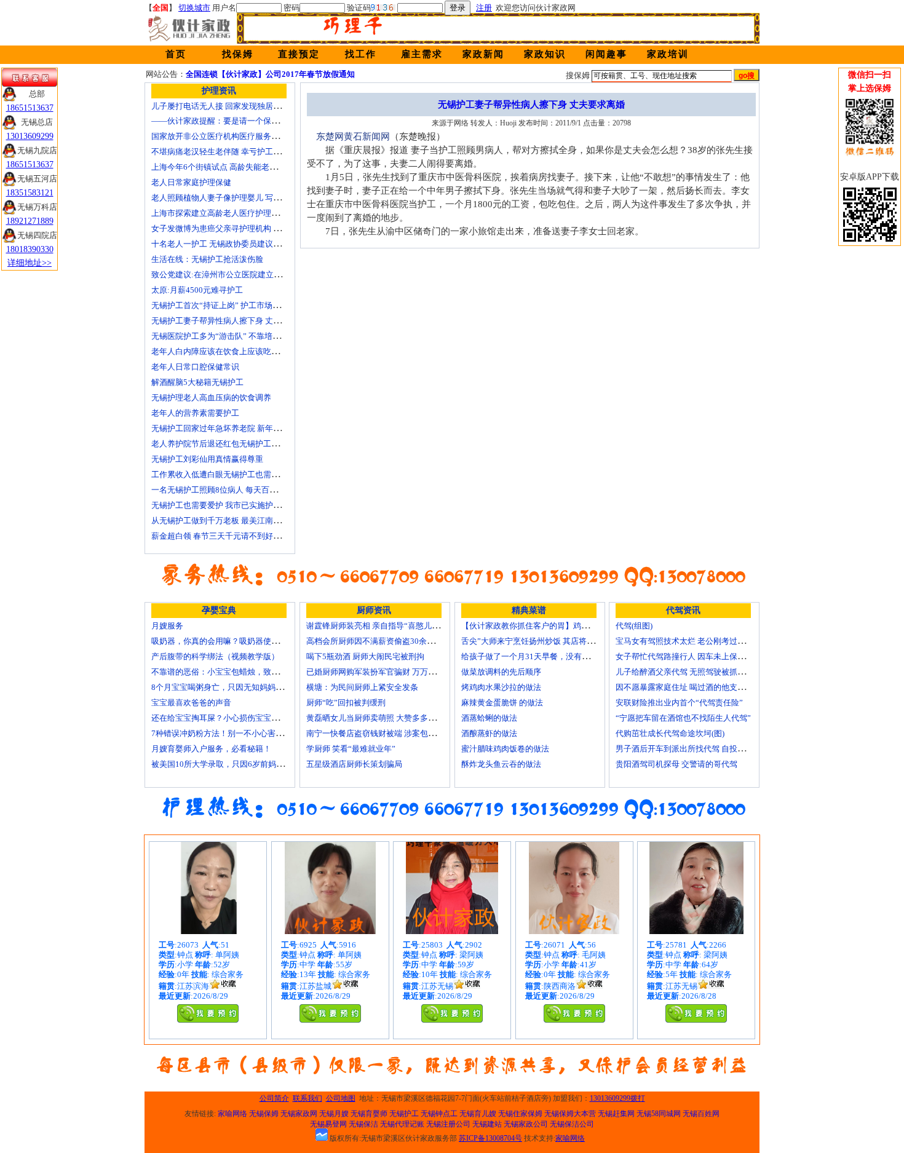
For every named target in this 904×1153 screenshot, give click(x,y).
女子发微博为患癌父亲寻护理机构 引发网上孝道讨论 (244, 228)
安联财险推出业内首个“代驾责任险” (679, 702)
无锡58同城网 (658, 1113)
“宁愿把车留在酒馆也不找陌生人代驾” (683, 718)
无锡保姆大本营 (570, 1113)
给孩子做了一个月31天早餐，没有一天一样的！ (545, 656)
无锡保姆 (264, 1113)
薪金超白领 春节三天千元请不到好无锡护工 (228, 536)
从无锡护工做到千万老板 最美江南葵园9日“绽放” (238, 520)
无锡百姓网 (701, 1113)
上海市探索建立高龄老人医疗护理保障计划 (227, 213)
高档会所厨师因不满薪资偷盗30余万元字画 (382, 641)
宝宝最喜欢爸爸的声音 (191, 702)
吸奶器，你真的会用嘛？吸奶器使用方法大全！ (235, 641)
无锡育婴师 (369, 1113)
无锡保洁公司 (572, 1124)
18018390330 (30, 249)
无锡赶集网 (616, 1113)
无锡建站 (487, 1124)
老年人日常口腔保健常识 (195, 366)
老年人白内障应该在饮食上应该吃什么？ (223, 351)
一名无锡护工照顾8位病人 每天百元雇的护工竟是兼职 (246, 489)
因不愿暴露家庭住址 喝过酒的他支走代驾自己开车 (704, 687)
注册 (484, 7)
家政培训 (668, 54)
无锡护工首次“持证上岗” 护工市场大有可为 (227, 305)
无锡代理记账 (402, 1124)
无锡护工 (404, 1113)
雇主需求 (422, 54)
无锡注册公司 (448, 1124)
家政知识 (545, 54)
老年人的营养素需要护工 (195, 413)
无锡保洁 (363, 1124)
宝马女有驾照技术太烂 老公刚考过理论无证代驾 (700, 641)
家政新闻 (483, 54)
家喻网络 (232, 1113)
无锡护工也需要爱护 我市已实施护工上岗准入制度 (240, 505)
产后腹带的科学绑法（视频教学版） (215, 656)
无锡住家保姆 (520, 1113)
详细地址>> (29, 262)
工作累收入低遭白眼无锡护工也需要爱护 (223, 474)
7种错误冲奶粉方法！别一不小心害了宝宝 (225, 733)
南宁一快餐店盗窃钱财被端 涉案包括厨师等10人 (391, 733)
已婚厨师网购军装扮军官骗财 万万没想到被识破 (391, 671)
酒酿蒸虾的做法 (489, 733)
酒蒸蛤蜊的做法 (489, 718)
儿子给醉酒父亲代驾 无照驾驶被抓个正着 (688, 671)
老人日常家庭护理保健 (191, 182)
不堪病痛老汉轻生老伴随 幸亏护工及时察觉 (228, 151)
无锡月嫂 (334, 1113)
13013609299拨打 (617, 1098)
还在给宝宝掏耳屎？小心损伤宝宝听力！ (223, 718)
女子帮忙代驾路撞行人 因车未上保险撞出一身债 (700, 656)
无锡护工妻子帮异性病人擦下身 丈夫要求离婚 (232, 320)
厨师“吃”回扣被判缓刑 (346, 702)
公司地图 (340, 1098)
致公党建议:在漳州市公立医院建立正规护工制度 (236, 274)
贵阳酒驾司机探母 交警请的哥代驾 (676, 764)
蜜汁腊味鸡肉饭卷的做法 (505, 748)
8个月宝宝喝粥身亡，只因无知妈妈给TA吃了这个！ (242, 687)
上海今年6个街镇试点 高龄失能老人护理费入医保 (238, 167)
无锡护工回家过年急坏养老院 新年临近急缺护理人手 (244, 428)
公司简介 (274, 1098)
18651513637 (30, 108)
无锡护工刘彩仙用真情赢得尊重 (207, 459)
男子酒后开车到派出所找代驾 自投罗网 (684, 748)
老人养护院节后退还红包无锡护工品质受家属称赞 (239, 443)
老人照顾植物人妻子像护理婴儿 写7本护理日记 (234, 197)
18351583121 (30, 192)
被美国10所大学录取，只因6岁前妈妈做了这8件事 (239, 764)
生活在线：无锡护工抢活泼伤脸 (207, 259)
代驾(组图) (634, 625)
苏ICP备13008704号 (490, 1138)
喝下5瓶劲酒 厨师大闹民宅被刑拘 (365, 656)
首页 (175, 54)
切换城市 (194, 7)
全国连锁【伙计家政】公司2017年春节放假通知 (270, 74)
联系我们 (307, 1098)
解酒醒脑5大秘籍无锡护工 (197, 382)
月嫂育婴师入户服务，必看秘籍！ (211, 748)
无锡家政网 (298, 1113)
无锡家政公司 (526, 1124)
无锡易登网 (328, 1124)
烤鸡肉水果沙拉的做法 (501, 687)
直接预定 (299, 54)
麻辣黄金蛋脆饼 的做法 (502, 702)
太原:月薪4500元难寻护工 (197, 290)
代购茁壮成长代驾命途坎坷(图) (670, 733)
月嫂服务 (167, 625)
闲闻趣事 (606, 54)
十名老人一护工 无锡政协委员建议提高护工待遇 (236, 243)
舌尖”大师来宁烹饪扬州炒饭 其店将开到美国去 (544, 641)
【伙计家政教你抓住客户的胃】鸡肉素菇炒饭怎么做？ (557, 625)
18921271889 (30, 221)
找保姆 (237, 54)
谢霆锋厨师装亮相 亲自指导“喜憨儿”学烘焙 (382, 625)
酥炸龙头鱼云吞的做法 (501, 764)
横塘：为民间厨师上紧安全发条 (362, 687)
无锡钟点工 (439, 1113)
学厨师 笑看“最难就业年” (350, 748)
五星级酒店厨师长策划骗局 (354, 764)
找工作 (360, 54)
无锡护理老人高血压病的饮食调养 (211, 397)
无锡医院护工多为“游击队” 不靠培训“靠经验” (231, 336)
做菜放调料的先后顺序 (501, 671)
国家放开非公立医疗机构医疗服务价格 (219, 136)
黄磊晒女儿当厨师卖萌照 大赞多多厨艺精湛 (383, 718)
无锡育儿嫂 (477, 1113)
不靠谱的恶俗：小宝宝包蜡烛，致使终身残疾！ (235, 671)
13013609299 (30, 136)
